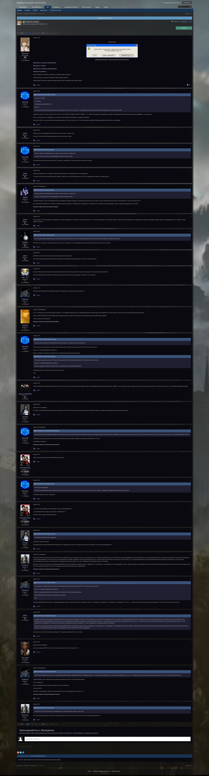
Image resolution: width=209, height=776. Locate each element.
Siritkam (25, 325)
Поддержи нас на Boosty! (71, 7)
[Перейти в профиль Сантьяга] (25, 649)
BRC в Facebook (86, 7)
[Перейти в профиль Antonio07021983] (25, 387)
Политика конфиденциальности (101, 771)
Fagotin (25, 242)
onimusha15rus (25, 468)
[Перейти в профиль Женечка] (19, 23)
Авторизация (176, 21)
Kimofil (25, 417)
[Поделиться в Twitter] (20, 752)
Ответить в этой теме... (33, 739)
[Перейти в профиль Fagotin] (25, 235)
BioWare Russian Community (31, 2)
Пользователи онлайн (55, 10)
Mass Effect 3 (43, 24)
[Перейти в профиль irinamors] (25, 292)
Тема (89, 771)
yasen (25, 133)
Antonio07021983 (25, 394)
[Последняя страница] (47, 33)
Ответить (184, 28)
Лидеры (97, 7)
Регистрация (187, 2)
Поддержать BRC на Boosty (104, 18)
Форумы (19, 10)
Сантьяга (25, 658)
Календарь (27, 10)
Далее (43, 33)
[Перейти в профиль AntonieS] (25, 95)
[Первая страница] (18, 33)
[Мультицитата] (34, 85)
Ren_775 (25, 278)
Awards (106, 7)
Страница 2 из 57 (53, 33)
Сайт (47, 7)
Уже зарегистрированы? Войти (172, 2)
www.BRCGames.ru (37, 7)
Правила (35, 10)
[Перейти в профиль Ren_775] (25, 272)
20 (190, 21)
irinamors (25, 299)
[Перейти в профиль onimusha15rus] (25, 460)
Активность (57, 7)
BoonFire (25, 565)
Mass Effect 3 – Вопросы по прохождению (44, 62)
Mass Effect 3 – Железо (39, 65)
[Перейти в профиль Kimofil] (25, 409)
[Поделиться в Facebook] (23, 752)
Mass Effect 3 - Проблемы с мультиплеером (45, 68)
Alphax (25, 197)
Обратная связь (116, 771)
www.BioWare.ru (23, 7)
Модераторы (43, 10)
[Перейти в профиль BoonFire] (25, 558)
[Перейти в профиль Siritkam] (25, 316)
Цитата (38, 85)
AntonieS (25, 102)
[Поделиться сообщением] (190, 37)
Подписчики (184, 21)
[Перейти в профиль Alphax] (25, 190)
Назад (21, 33)
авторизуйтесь (68, 733)
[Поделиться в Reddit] (18, 752)
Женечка (28, 24)
